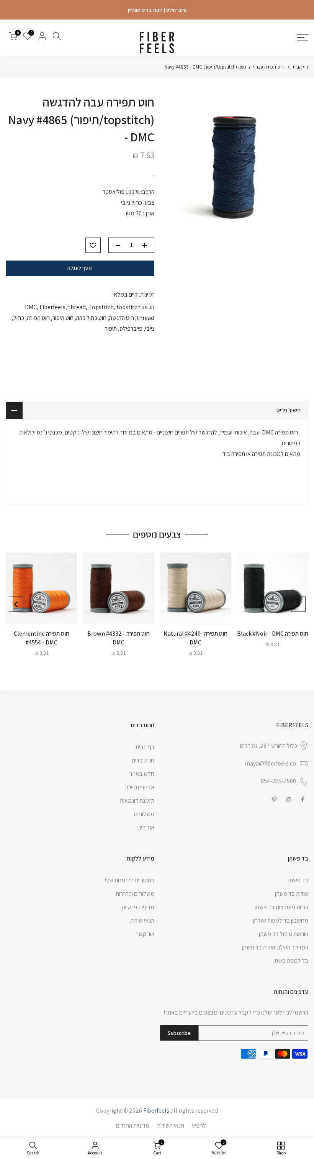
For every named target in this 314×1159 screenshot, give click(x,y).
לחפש (199, 1125)
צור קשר (145, 934)
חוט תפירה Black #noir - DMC (272, 633)
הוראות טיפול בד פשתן (283, 934)
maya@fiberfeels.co (270, 763)
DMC (31, 307)
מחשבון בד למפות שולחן (280, 920)
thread (77, 307)
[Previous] (298, 604)
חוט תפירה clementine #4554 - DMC (41, 637)
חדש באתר (141, 774)
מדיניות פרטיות (138, 907)
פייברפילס (130, 329)
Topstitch (101, 307)
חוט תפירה (38, 318)
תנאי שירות (142, 920)
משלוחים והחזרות (135, 894)
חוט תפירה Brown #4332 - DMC (118, 637)
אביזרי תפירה (139, 787)
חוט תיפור (63, 318)
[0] (13, 37)
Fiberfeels (52, 307)
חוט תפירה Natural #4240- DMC (195, 637)
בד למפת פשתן (290, 961)
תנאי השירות (170, 1125)
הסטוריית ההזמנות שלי (129, 880)
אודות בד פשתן (291, 894)
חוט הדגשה (121, 318)
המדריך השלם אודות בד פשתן (275, 947)
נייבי (149, 329)
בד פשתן (298, 880)
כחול (18, 318)
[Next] (16, 604)
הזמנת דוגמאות (137, 801)
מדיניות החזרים (132, 1125)
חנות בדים (143, 760)
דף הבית (300, 67)
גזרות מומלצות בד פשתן (281, 907)
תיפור (111, 329)
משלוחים (144, 814)
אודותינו (145, 827)
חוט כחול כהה (91, 318)
